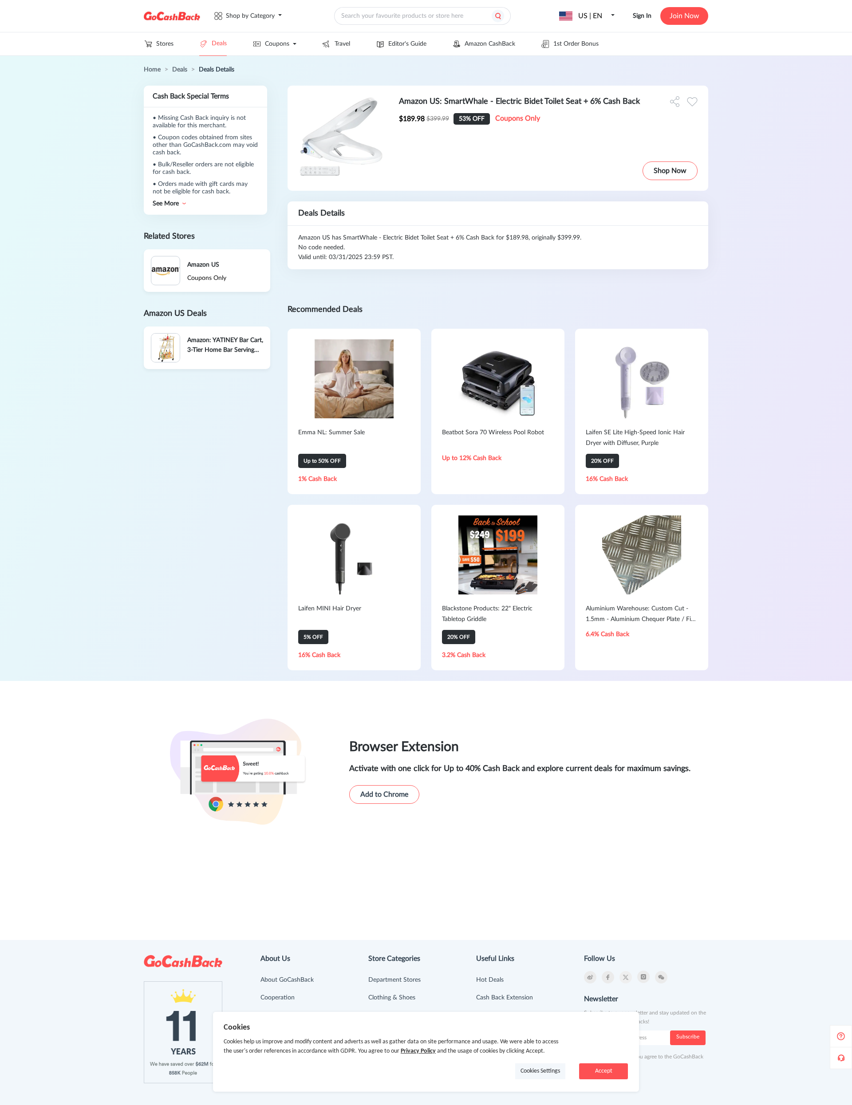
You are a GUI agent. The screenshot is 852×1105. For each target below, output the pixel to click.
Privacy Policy (418, 1051)
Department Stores (394, 980)
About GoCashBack (287, 980)
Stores (165, 44)
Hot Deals (490, 980)
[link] (152, 70)
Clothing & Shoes (391, 998)
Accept (603, 1071)
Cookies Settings (540, 1071)
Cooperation (277, 998)
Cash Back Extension (504, 998)
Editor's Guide (407, 44)
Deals (219, 43)
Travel (342, 44)
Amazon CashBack (490, 44)
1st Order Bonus (576, 44)
